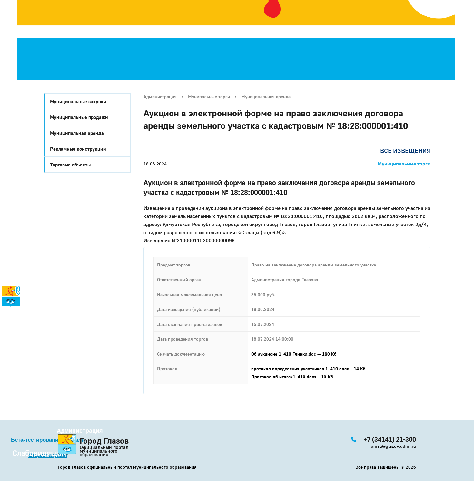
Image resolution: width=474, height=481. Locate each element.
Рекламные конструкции (78, 149)
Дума (28, 369)
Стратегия (16, 326)
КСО (25, 362)
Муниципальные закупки (78, 101)
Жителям (20, 340)
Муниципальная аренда (77, 133)
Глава (9, 355)
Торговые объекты (70, 164)
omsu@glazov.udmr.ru (393, 446)
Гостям (11, 333)
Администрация (160, 96)
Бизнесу (20, 348)
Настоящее (23, 319)
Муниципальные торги (404, 163)
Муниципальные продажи (79, 117)
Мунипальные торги (209, 96)
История (13, 312)
